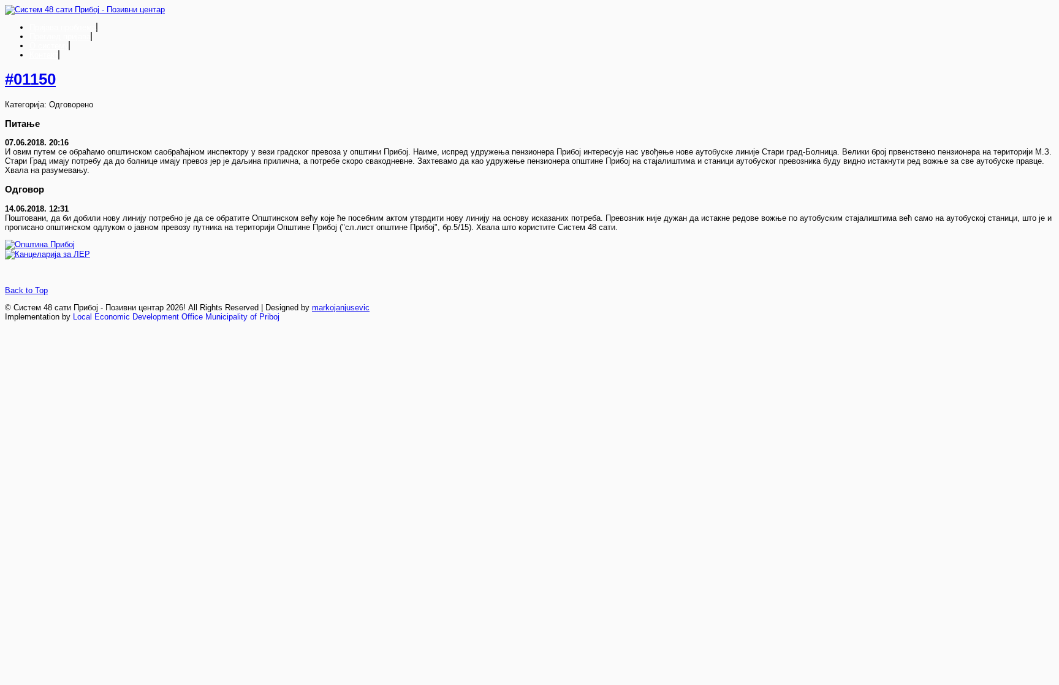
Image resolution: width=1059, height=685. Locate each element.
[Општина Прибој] (40, 244)
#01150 (30, 79)
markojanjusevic (341, 307)
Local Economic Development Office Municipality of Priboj (176, 316)
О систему (49, 45)
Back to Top (26, 290)
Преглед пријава (60, 36)
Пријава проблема (62, 27)
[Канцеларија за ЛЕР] (47, 254)
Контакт (43, 54)
